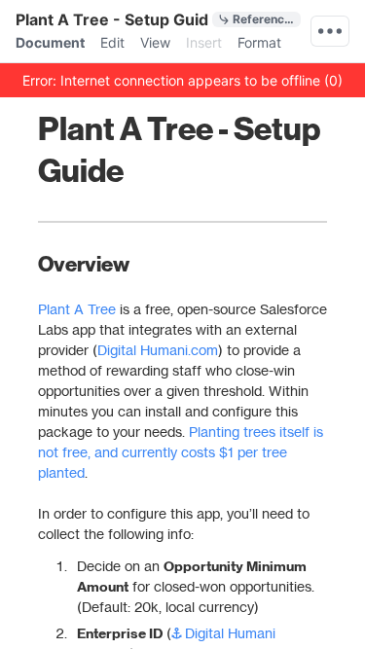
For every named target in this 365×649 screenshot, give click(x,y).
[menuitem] (50, 42)
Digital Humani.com (157, 349)
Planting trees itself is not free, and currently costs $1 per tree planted (177, 451)
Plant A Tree (75, 308)
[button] (182, 79)
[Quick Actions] (329, 31)
